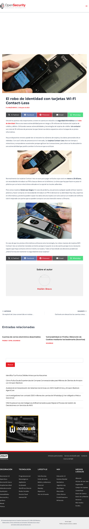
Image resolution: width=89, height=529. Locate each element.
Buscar (10, 364)
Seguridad (16, 341)
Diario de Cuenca (81, 493)
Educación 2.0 (61, 476)
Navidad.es (60, 482)
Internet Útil (22, 497)
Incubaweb (22, 485)
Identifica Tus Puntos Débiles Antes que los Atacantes (26, 375)
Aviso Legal (68, 521)
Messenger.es (23, 479)
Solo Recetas (42, 476)
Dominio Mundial (62, 479)
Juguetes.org (61, 485)
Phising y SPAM (7, 341)
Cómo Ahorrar (61, 494)
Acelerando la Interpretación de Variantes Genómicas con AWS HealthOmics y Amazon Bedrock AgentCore (42, 389)
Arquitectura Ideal (6, 485)
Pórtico (2, 506)
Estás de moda (42, 479)
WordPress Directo (25, 488)
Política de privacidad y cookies (68, 523)
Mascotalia (60, 491)
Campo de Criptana (82, 487)
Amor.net (41, 485)
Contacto (84, 456)
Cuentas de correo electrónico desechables (21, 337)
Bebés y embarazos (44, 482)
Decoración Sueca (6, 482)
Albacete (78, 478)
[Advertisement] (44, 31)
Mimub (2, 503)
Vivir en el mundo (43, 494)
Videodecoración (5, 488)
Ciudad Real (79, 490)
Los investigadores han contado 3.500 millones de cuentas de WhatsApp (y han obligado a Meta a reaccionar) (43, 396)
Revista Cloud (23, 494)
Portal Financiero (62, 497)
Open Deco (3, 479)
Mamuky (40, 488)
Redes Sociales (24, 491)
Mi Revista (60, 500)
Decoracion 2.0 (5, 476)
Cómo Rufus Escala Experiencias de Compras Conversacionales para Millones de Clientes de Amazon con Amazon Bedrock (44, 382)
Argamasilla (79, 484)
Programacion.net (24, 476)
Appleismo (22, 482)
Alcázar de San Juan (82, 481)
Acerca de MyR (68, 459)
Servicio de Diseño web (72, 456)
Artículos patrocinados (55, 456)
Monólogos (60, 488)
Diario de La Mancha (82, 497)
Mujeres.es (41, 491)
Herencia (78, 500)
